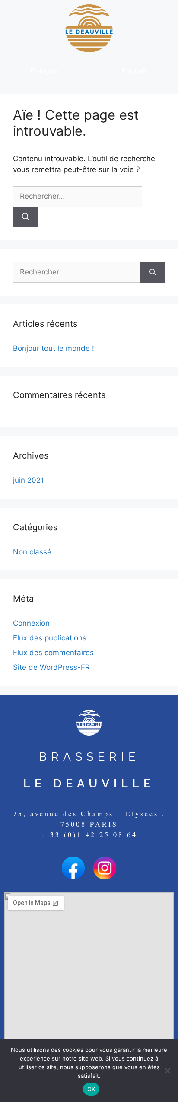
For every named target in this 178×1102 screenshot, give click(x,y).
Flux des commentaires (53, 652)
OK (91, 1089)
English (134, 71)
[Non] (167, 1070)
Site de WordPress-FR (51, 667)
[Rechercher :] (77, 196)
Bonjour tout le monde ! (53, 348)
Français (44, 71)
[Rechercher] (25, 217)
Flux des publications (49, 638)
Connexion (31, 623)
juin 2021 (28, 480)
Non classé (32, 552)
